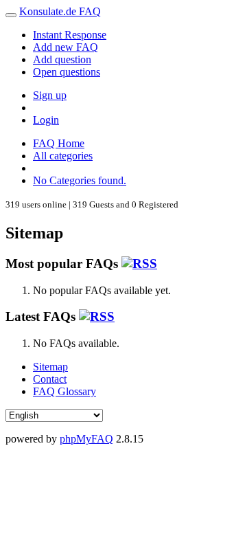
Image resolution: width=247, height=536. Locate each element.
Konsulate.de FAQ (60, 11)
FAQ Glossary (64, 391)
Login (46, 120)
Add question (62, 59)
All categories (63, 155)
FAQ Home (58, 143)
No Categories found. (79, 180)
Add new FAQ (65, 47)
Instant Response (69, 35)
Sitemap (50, 366)
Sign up (50, 95)
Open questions (66, 72)
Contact (50, 379)
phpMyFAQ (86, 439)
